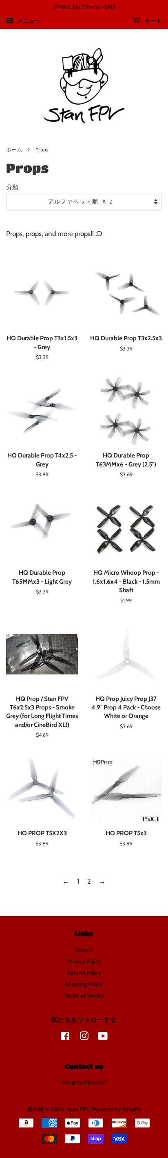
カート (152, 21)
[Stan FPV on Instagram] (84, 1037)
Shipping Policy (84, 984)
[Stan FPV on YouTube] (103, 1037)
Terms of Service (84, 995)
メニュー (28, 20)
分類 (12, 187)
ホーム (14, 149)
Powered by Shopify (116, 1109)
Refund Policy (84, 972)
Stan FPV (78, 1109)
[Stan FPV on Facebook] (65, 1037)
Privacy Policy (84, 961)
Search (84, 950)
